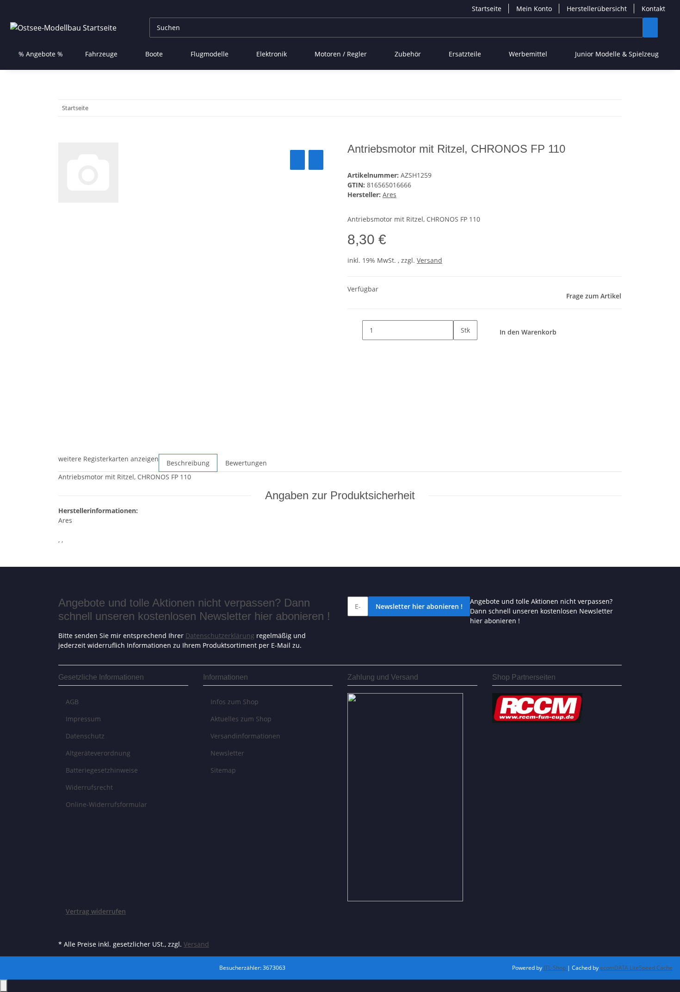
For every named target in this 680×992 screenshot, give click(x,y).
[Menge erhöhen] (460, 350)
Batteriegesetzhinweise (102, 770)
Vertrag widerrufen (96, 911)
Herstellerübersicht (597, 8)
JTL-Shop (555, 968)
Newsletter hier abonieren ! (419, 606)
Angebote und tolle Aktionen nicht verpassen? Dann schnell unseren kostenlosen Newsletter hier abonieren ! (541, 611)
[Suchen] (650, 27)
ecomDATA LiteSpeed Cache (636, 968)
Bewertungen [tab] (246, 463)
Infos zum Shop (234, 701)
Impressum (83, 718)
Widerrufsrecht (89, 787)
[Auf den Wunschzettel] (316, 160)
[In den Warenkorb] (65, 137)
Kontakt (653, 8)
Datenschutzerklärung (219, 635)
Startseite (486, 8)
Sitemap (223, 770)
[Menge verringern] (354, 330)
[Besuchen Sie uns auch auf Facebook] (65, 927)
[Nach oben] (3, 986)
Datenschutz (85, 736)
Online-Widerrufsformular (106, 804)
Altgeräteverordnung (98, 753)
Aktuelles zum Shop (241, 718)
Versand (429, 260)
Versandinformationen (245, 736)
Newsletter (227, 753)
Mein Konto (534, 8)
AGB (72, 701)
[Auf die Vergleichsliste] (297, 160)
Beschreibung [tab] (188, 463)
